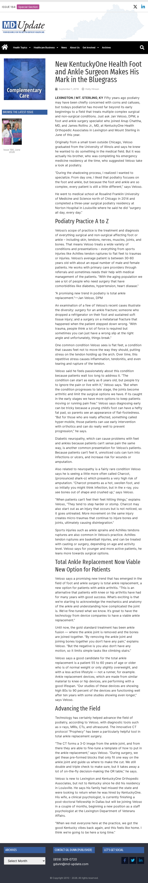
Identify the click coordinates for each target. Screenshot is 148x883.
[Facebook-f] (124, 860)
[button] (142, 48)
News (64, 47)
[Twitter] (132, 860)
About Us (75, 47)
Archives (106, 47)
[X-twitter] (135, 7)
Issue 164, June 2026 (11, 150)
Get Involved (89, 47)
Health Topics (20, 47)
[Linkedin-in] (143, 7)
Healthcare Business (44, 47)
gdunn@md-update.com (70, 864)
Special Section (28, 6)
